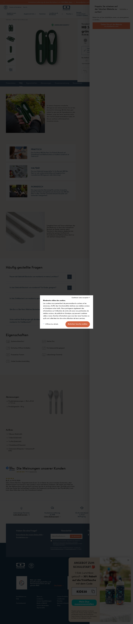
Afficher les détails (51, 324)
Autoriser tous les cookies (77, 324)
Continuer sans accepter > (81, 297)
